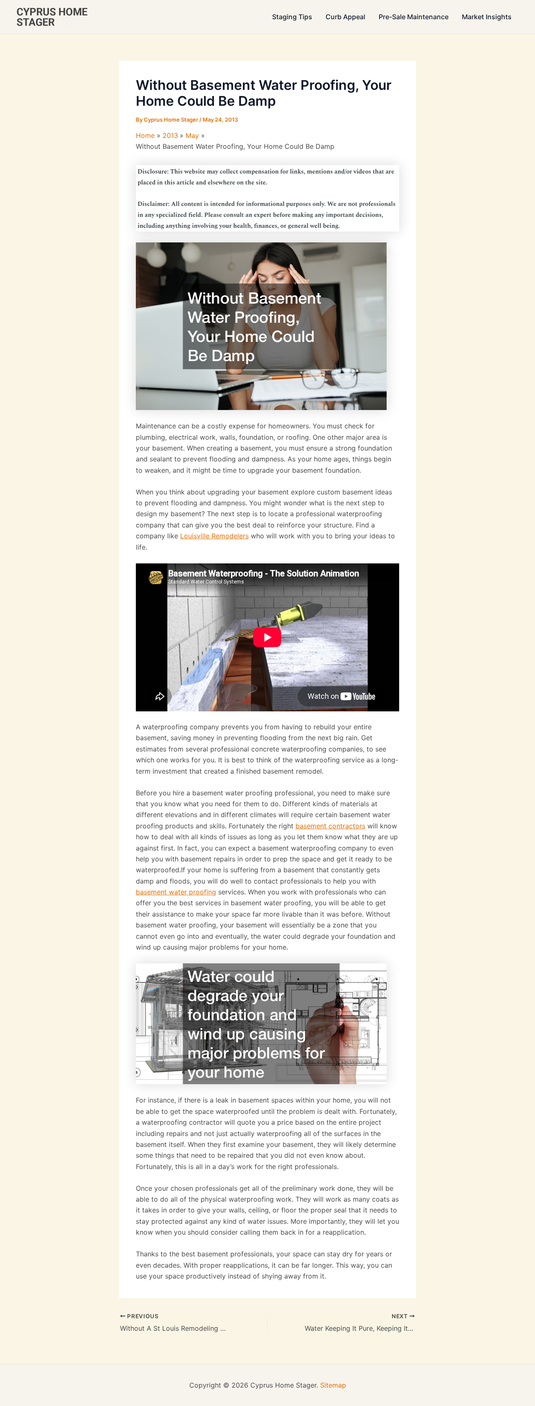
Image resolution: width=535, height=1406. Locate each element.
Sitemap (333, 1385)
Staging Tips (292, 17)
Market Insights (487, 17)
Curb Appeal (345, 17)
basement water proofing (176, 892)
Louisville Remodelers (214, 536)
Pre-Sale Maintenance (413, 17)
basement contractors (330, 826)
